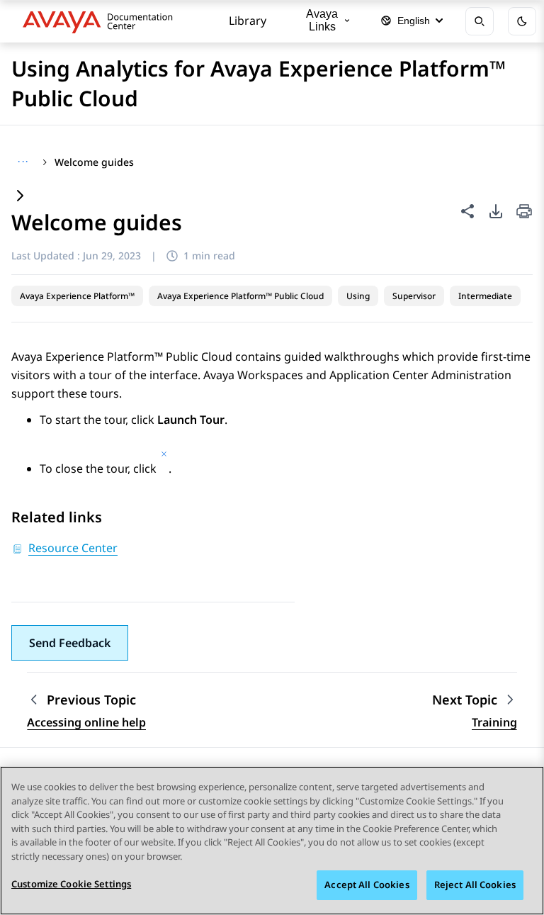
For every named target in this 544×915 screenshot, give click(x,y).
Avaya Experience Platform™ (77, 296)
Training (494, 722)
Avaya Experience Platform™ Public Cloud (240, 296)
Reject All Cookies (475, 884)
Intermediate (485, 296)
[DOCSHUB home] (102, 21)
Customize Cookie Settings (71, 883)
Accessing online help (86, 722)
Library (247, 20)
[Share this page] (467, 211)
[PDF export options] (495, 211)
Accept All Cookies (366, 884)
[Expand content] (19, 196)
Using (358, 296)
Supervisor (414, 296)
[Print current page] (524, 212)
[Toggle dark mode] (522, 21)
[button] (69, 643)
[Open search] (479, 21)
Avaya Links (322, 20)
